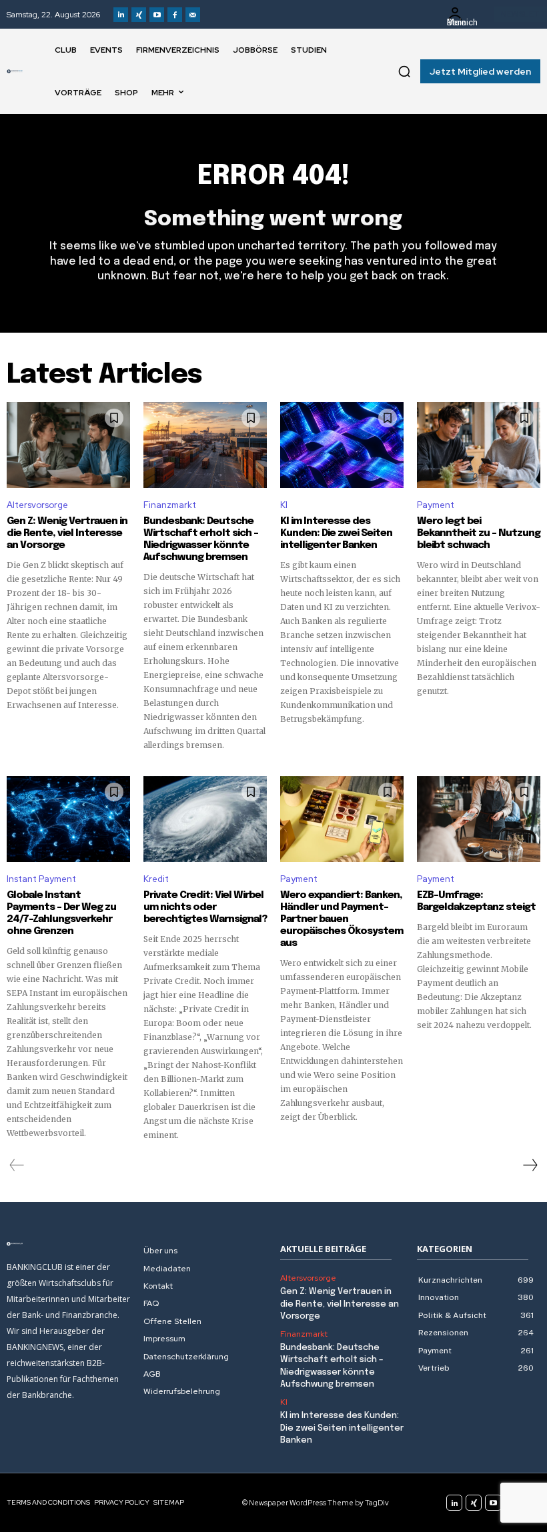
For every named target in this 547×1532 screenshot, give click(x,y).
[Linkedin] (120, 14)
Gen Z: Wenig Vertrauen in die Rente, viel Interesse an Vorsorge (67, 533)
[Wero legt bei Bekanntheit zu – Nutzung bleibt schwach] (478, 445)
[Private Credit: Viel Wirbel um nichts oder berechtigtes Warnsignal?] (205, 819)
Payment (435, 505)
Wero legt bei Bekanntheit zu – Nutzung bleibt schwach (478, 533)
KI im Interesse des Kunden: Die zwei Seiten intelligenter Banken (336, 533)
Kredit (156, 879)
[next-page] (529, 1165)
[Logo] (15, 71)
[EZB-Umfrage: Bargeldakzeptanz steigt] (478, 819)
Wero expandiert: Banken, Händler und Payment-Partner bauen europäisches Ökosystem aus (341, 919)
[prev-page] (17, 1165)
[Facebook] (174, 14)
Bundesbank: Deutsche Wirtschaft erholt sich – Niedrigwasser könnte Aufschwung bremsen (200, 539)
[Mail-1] (192, 14)
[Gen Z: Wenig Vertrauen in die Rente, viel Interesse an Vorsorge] (68, 445)
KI (284, 505)
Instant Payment (41, 879)
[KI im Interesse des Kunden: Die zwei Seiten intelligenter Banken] (342, 445)
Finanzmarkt (169, 505)
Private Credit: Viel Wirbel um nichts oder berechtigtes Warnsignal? (205, 907)
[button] (404, 71)
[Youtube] (156, 14)
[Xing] (138, 14)
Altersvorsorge (37, 505)
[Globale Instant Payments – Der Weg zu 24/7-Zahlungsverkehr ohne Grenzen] (68, 819)
